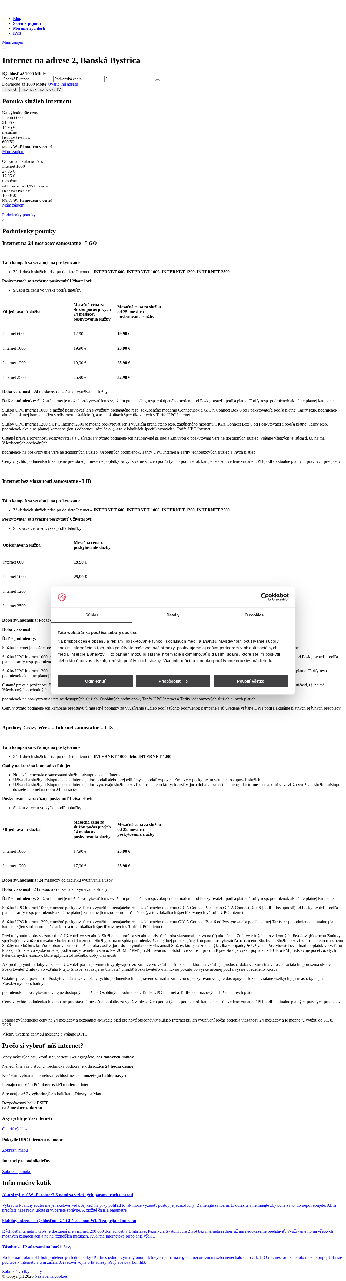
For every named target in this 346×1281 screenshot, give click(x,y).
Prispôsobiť (170, 681)
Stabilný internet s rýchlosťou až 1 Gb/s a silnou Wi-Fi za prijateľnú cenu (69, 1220)
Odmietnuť (95, 681)
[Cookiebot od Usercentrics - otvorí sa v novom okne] (265, 597)
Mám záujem (13, 42)
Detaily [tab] (173, 614)
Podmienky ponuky (19, 215)
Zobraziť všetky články (22, 1271)
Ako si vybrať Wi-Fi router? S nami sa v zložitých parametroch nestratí (67, 1194)
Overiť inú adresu (63, 84)
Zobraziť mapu (15, 1150)
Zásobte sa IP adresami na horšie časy (36, 1247)
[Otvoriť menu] (4, 48)
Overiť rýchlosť (15, 1129)
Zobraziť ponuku (16, 1171)
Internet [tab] (10, 89)
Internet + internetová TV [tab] (41, 89)
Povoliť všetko (250, 681)
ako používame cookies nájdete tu (239, 660)
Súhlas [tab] (92, 614)
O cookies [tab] (254, 614)
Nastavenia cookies (51, 1276)
